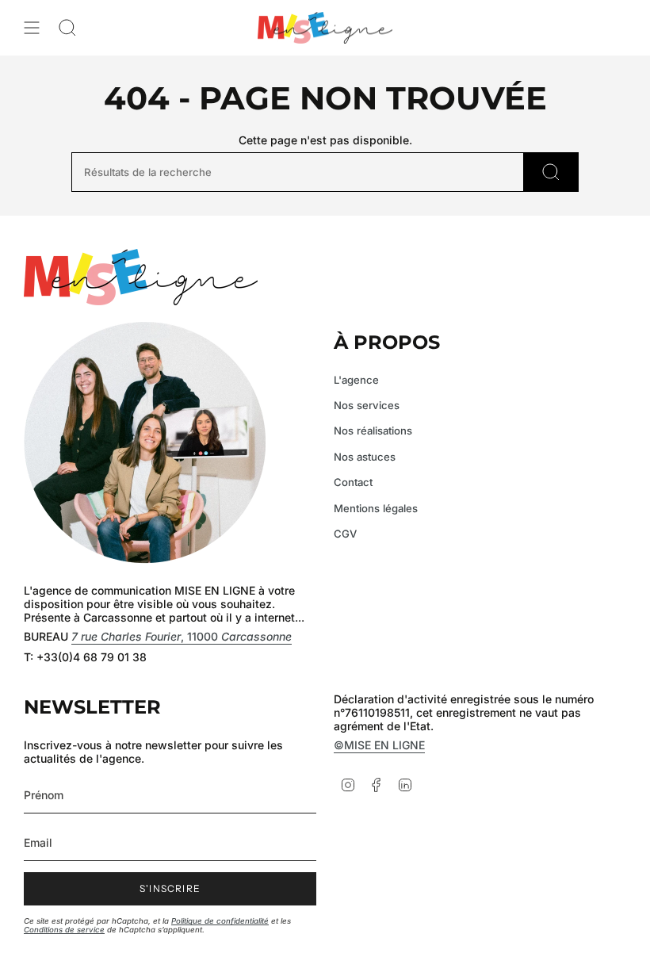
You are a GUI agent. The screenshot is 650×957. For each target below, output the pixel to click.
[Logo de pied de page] (141, 277)
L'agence (356, 379)
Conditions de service (64, 929)
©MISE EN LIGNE (379, 745)
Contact (353, 482)
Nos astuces (365, 456)
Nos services (367, 405)
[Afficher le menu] (32, 28)
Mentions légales (376, 508)
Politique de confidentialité (220, 921)
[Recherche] (551, 172)
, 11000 (181, 636)
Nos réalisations (373, 430)
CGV (345, 533)
